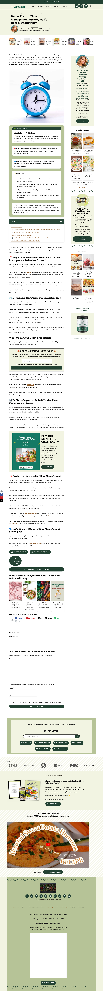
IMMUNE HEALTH (60, 743)
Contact (24, 907)
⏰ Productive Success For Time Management (25, 241)
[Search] (77, 736)
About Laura (15, 907)
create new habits (31, 513)
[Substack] (64, 896)
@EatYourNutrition (34, 543)
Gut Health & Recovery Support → (82, 338)
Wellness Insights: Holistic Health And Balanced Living (28, 13)
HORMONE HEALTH (42, 743)
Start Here (64, 6)
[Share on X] (1, 500)
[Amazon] (59, 896)
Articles (48, 6)
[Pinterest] (86, 6)
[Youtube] (31, 896)
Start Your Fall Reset (82, 239)
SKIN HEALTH (77, 743)
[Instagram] (77, 6)
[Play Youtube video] (48, 845)
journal (29, 272)
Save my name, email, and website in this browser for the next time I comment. (37, 702)
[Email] (69, 896)
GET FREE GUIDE (53, 804)
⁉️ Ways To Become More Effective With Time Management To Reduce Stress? (35, 230)
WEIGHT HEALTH (42, 749)
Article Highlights (16, 227)
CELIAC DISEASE (60, 749)
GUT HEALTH (26, 743)
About (56, 6)
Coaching (50, 907)
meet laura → (82, 121)
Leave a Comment (45, 30)
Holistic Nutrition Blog (61, 907)
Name (11, 688)
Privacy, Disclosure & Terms (37, 907)
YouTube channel (52, 872)
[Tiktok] (50, 896)
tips (49, 516)
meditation (30, 385)
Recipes (40, 6)
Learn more (48, 467)
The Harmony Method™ (82, 100)
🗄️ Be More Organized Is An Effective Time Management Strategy (31, 238)
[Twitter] (55, 896)
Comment (13, 659)
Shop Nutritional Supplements (82, 309)
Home (12, 13)
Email (11, 695)
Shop (33, 6)
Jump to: (14, 221)
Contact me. (13, 523)
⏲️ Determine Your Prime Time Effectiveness (25, 232)
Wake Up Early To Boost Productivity (22, 235)
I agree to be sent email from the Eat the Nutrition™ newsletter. (37, 365)
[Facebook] (81, 6)
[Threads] (45, 896)
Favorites (72, 907)
